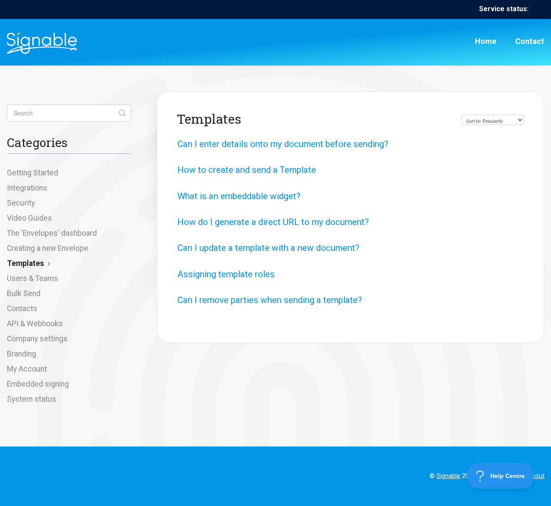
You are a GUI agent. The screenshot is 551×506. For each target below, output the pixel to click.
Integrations (27, 188)
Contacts (22, 308)
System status (31, 399)
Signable (448, 476)
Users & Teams (32, 278)
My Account (27, 369)
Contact (529, 41)
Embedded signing (38, 384)
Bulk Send (23, 293)
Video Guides (29, 218)
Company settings (37, 338)
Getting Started (32, 173)
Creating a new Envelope (47, 248)
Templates (26, 263)
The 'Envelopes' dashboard (52, 233)
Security (21, 203)
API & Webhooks (35, 323)
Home (485, 41)
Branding (21, 354)
